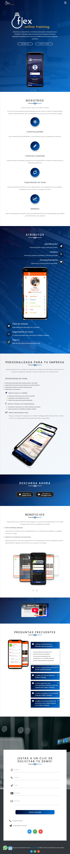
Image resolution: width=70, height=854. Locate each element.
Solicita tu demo (44, 44)
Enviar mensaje (35, 812)
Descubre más (25, 44)
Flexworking (34, 848)
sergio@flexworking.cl (20, 826)
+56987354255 (17, 821)
